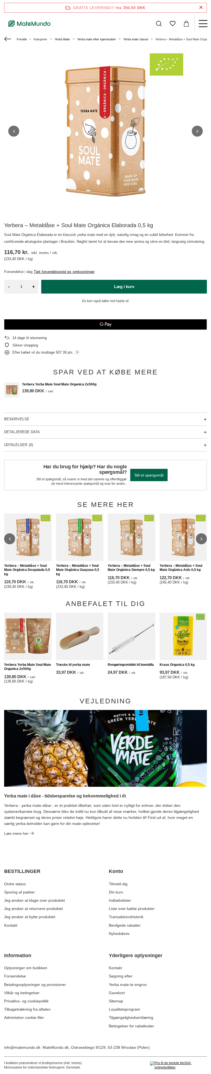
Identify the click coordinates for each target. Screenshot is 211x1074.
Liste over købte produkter (132, 908)
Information (17, 955)
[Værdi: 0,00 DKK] (186, 23)
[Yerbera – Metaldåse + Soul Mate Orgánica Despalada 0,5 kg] (28, 537)
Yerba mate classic (136, 39)
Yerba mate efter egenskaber (96, 39)
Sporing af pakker (19, 892)
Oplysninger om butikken (25, 968)
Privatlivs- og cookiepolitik (26, 1001)
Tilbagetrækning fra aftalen (27, 1009)
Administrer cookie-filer (24, 1017)
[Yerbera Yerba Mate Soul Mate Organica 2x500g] (11, 390)
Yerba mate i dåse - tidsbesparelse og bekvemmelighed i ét (65, 796)
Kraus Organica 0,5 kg (177, 665)
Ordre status (15, 884)
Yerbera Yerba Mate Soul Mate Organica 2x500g (59, 384)
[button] (13, 131)
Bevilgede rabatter (125, 925)
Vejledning (105, 701)
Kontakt (10, 925)
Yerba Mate (62, 39)
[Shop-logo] (29, 23)
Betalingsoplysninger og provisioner (35, 984)
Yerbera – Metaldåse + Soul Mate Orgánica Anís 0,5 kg (181, 568)
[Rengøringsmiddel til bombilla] (131, 636)
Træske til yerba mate (73, 665)
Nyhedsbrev (119, 933)
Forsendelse (15, 976)
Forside (22, 39)
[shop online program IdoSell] (178, 1065)
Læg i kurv (124, 286)
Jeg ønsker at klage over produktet (34, 900)
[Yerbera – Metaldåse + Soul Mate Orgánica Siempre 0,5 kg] (131, 537)
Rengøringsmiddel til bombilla (131, 665)
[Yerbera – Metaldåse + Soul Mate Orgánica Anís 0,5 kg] (183, 537)
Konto (116, 871)
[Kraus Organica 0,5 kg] (183, 636)
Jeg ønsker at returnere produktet (33, 908)
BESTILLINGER (22, 871)
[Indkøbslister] (172, 23)
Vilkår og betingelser (22, 993)
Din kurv (116, 892)
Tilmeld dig (118, 884)
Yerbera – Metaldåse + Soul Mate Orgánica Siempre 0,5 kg (131, 568)
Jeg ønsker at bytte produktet (29, 917)
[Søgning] (159, 23)
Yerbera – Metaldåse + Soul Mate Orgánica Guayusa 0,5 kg (77, 570)
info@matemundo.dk (22, 1047)
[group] (105, 131)
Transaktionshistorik (126, 917)
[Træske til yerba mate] (80, 636)
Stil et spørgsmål (148, 475)
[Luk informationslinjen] (200, 7)
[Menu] (203, 23)
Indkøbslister (120, 900)
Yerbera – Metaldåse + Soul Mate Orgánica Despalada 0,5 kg (27, 570)
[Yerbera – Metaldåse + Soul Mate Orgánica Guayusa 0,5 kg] (80, 537)
